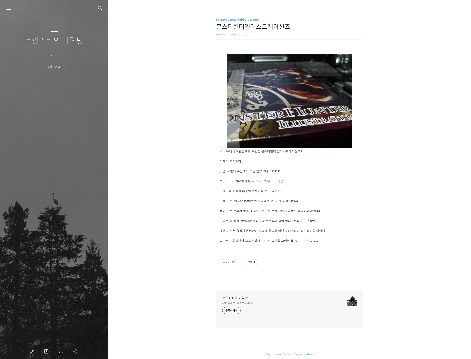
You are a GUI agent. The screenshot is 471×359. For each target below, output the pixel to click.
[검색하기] (100, 8)
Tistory (310, 354)
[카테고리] (8, 8)
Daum (289, 354)
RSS (61, 351)
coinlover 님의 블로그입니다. (238, 303)
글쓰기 (32, 351)
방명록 (47, 351)
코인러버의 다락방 (54, 40)
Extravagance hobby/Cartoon (238, 20)
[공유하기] (233, 262)
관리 (76, 351)
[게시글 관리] (238, 262)
